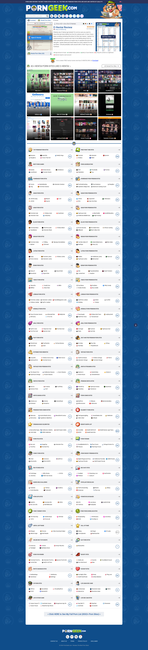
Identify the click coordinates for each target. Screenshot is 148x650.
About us (64, 641)
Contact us (53, 641)
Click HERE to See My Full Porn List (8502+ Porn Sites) (73, 614)
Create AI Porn (82, 16)
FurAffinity (109, 90)
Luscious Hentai (61, 138)
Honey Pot (70, 16)
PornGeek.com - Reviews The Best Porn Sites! (76, 645)
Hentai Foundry (85, 138)
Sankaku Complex (109, 138)
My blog (63, 16)
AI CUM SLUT (74, 16)
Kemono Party (61, 90)
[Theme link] (51, 16)
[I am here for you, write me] (55, 16)
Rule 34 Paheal (61, 114)
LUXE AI (78, 16)
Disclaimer (94, 641)
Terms (72, 641)
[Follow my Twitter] (59, 16)
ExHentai (109, 114)
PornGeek (95, 60)
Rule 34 (37, 90)
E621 (85, 90)
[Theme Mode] (67, 637)
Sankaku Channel (85, 114)
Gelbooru (37, 114)
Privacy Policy (82, 641)
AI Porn (67, 16)
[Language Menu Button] (121, 1)
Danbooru (38, 138)
